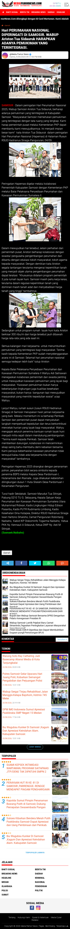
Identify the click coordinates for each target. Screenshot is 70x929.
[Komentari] (62, 563)
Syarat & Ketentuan (40, 917)
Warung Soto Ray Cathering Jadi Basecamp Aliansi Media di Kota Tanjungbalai (21, 659)
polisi (5, 890)
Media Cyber (56, 917)
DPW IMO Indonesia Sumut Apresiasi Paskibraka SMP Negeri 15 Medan (23, 711)
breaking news (38, 12)
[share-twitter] (35, 563)
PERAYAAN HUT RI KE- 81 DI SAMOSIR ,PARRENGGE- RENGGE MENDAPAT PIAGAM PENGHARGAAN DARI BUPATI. (28, 787)
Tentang (11, 917)
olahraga (7, 886)
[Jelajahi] (66, 4)
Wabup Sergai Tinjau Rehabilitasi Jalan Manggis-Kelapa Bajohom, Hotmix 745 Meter (25, 695)
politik (39, 890)
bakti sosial (12, 12)
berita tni (24, 12)
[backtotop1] (67, 926)
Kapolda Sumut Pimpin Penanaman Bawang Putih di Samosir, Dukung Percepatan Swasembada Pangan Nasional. (27, 805)
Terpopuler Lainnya (35, 853)
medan (5, 882)
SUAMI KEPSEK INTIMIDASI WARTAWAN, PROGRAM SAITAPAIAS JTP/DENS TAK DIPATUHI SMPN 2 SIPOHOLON (28, 769)
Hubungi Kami (24, 917)
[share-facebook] (21, 563)
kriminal (40, 878)
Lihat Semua (35, 747)
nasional (40, 882)
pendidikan (41, 886)
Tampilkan (61, 639)
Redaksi (35, 920)
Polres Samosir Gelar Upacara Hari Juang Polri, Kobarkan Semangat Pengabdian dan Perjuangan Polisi (22, 677)
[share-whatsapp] (49, 563)
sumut (5, 894)
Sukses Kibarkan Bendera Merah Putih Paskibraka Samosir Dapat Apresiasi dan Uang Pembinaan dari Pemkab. (28, 822)
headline (61, 12)
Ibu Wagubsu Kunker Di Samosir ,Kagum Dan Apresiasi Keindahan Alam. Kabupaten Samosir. (25, 731)
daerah (51, 12)
